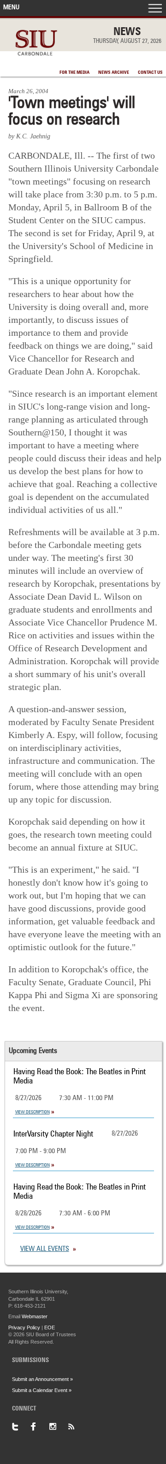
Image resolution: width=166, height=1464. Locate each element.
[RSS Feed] (76, 1426)
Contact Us (150, 72)
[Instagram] (58, 1426)
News (127, 32)
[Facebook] (39, 1426)
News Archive (113, 72)
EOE (49, 1327)
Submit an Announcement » (42, 1379)
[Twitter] (21, 1426)
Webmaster (34, 1316)
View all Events (44, 1249)
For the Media (74, 72)
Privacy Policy (24, 1327)
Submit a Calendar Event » (41, 1390)
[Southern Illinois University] (36, 61)
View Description (32, 1112)
